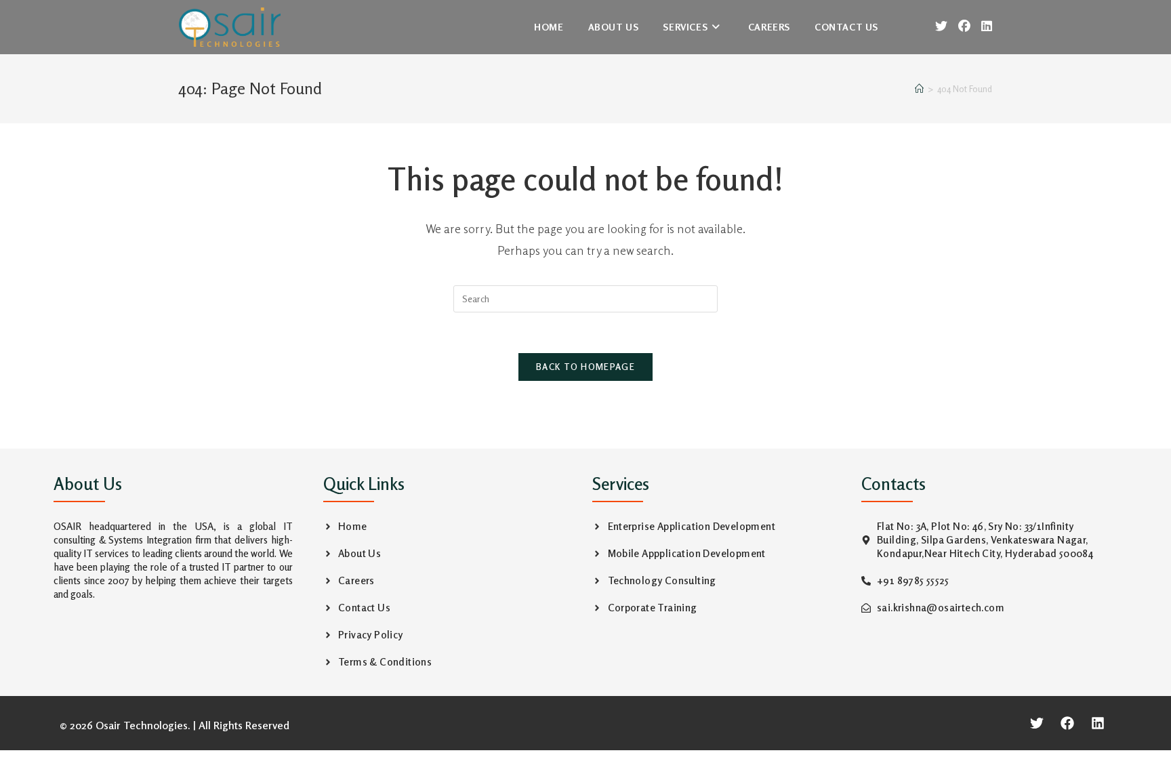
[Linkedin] (1097, 723)
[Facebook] (1067, 723)
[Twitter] (1036, 723)
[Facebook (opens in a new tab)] (964, 26)
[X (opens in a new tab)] (941, 26)
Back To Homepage (585, 366)
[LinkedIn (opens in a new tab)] (987, 26)
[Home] (919, 88)
